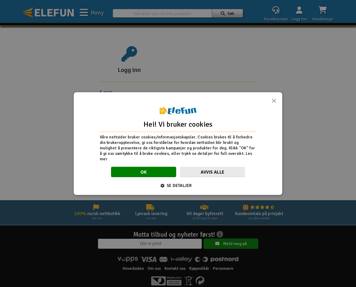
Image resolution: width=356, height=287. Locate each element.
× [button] (274, 102)
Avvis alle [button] (212, 172)
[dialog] (178, 143)
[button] (178, 185)
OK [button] (143, 172)
